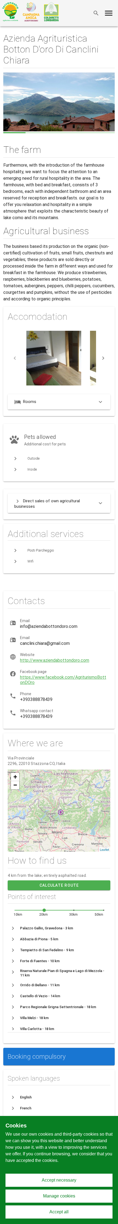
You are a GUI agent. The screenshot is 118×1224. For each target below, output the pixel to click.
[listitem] (59, 928)
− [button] (15, 785)
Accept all (59, 1212)
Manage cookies (59, 1196)
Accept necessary (59, 1180)
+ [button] (15, 776)
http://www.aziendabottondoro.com (54, 660)
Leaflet (104, 849)
